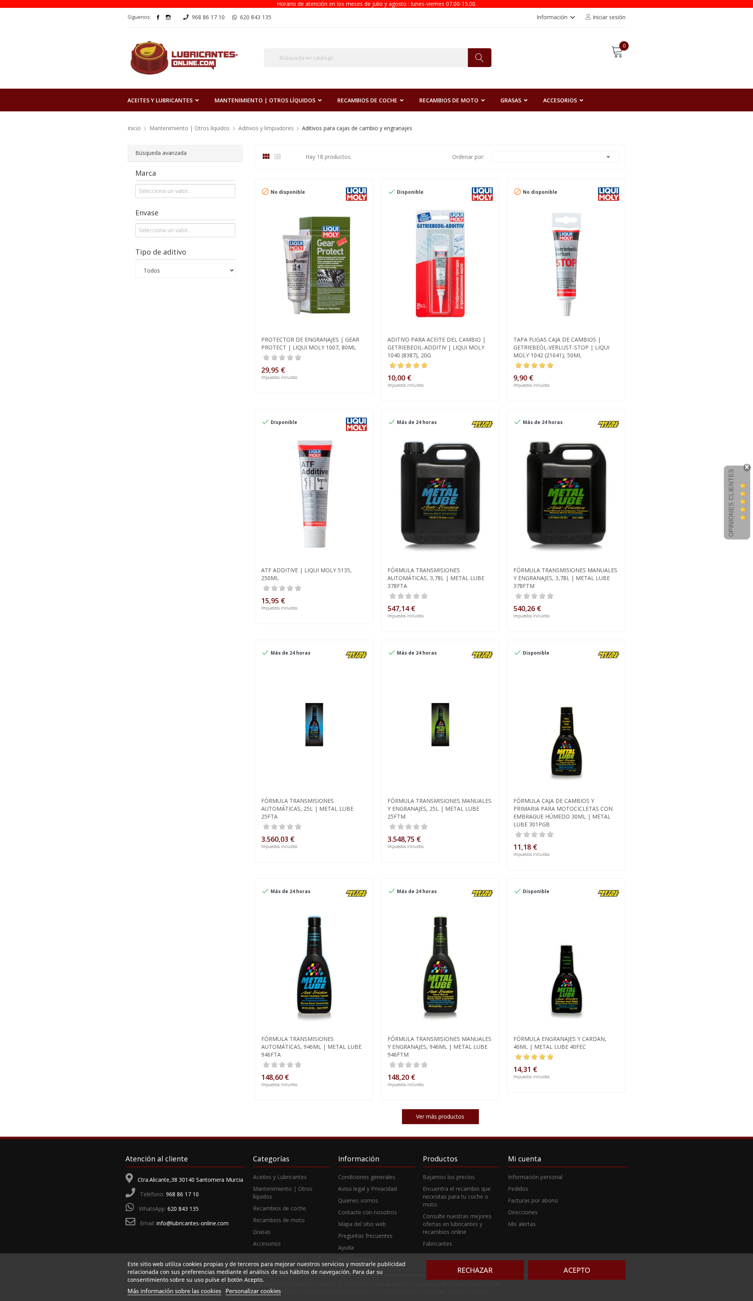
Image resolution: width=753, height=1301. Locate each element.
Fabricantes (437, 1243)
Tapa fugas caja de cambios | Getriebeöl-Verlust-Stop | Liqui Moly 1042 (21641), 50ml (561, 347)
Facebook (158, 17)
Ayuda (346, 1247)
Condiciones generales (366, 1177)
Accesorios (267, 1243)
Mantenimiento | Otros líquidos (283, 1192)
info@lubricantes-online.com (192, 1223)
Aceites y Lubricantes (280, 1177)
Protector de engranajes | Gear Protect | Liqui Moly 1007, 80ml (310, 343)
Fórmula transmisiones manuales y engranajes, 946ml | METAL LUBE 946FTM (439, 1046)
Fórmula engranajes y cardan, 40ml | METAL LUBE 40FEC (559, 1042)
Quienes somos (358, 1200)
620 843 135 (183, 1208)
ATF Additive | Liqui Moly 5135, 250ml (306, 574)
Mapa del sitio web (362, 1224)
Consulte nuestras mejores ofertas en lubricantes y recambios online (457, 1223)
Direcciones (523, 1212)
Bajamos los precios (449, 1177)
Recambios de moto (279, 1220)
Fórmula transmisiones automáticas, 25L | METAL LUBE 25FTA (307, 808)
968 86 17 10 (182, 1194)
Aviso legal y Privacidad (367, 1188)
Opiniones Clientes (731, 503)
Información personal (535, 1177)
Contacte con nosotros (367, 1212)
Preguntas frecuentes (365, 1235)
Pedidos (518, 1188)
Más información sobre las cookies (174, 1291)
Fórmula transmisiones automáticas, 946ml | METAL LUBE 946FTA (311, 1046)
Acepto (577, 1270)
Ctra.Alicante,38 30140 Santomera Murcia (190, 1179)
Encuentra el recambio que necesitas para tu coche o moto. (457, 1196)
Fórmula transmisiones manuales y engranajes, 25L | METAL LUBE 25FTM (439, 808)
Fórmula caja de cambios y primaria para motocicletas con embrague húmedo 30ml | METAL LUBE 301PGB (563, 812)
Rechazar (475, 1270)
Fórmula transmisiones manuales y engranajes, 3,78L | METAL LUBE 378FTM (565, 578)
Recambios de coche (279, 1208)
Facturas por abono (533, 1200)
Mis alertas (522, 1224)
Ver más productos (440, 1116)
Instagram (168, 17)
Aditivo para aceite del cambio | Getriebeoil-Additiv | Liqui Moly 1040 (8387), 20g (436, 347)
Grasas (262, 1231)
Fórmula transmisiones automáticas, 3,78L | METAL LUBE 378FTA (435, 578)
